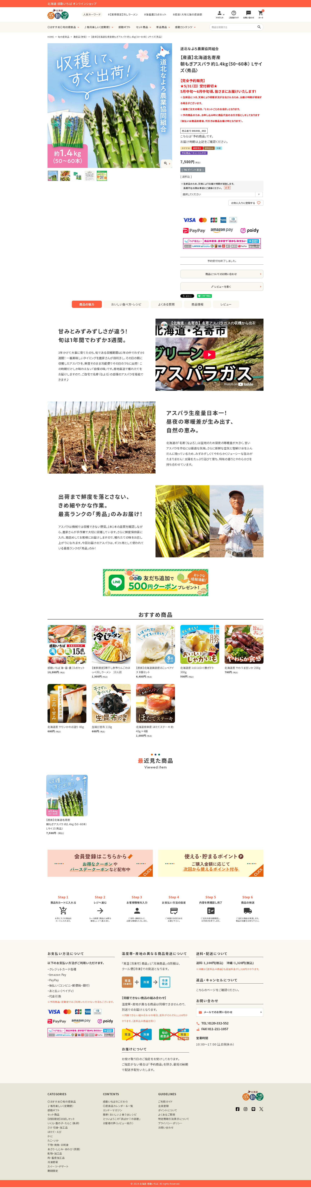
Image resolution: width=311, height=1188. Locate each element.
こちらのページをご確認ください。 (217, 990)
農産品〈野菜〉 (80, 36)
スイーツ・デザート (58, 1166)
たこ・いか (53, 1140)
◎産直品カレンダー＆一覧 (118, 1106)
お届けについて (134, 1049)
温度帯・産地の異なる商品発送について (154, 954)
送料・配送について (212, 954)
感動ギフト (124, 27)
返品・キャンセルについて (217, 980)
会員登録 (163, 1106)
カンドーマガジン (112, 1110)
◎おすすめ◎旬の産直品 (62, 27)
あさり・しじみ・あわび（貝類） (64, 1149)
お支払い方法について (66, 954)
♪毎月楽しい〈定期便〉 (97, 27)
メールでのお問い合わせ (215, 1012)
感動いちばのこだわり (115, 1101)
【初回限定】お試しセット (61, 1119)
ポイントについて (167, 1110)
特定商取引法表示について (173, 1119)
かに (50, 1136)
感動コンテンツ (183, 27)
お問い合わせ (165, 1127)
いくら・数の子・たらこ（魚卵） (64, 1123)
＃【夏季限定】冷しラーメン (123, 14)
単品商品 (161, 27)
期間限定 (53, 1171)
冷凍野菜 (53, 1162)
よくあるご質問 (166, 1114)
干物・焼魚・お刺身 (58, 1145)
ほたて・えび (55, 1132)
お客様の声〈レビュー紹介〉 (118, 1123)
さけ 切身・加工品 (58, 1127)
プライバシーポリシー (170, 1123)
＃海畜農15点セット (155, 14)
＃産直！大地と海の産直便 (187, 14)
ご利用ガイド (165, 1101)
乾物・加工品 (55, 1153)
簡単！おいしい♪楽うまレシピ (120, 1114)
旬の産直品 (63, 36)
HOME (51, 36)
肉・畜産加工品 (56, 1158)
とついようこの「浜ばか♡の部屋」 (122, 1119)
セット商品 (142, 27)
